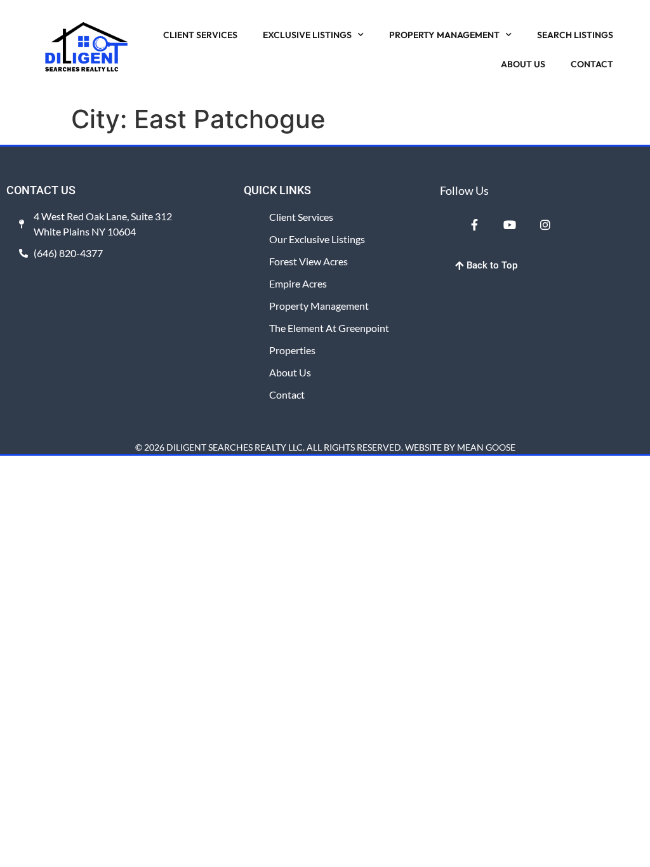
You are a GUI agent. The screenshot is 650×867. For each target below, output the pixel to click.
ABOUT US (523, 64)
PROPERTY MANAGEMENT (444, 35)
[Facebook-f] (475, 225)
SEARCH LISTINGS (575, 35)
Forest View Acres (308, 261)
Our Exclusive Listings (317, 239)
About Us (290, 372)
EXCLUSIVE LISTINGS (307, 35)
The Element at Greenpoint (329, 328)
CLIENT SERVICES (200, 35)
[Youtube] (510, 225)
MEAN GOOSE (486, 447)
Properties (292, 350)
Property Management (319, 306)
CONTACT (592, 64)
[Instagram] (544, 225)
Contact (287, 394)
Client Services (301, 217)
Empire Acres (298, 283)
